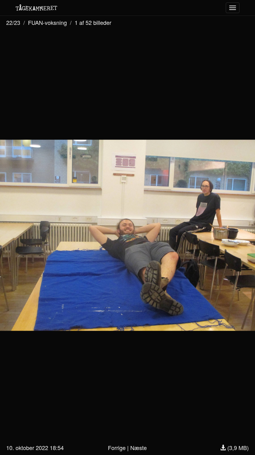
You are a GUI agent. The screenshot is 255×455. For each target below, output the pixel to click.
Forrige (117, 448)
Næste (138, 448)
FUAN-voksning (47, 22)
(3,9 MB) (237, 448)
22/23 (13, 22)
